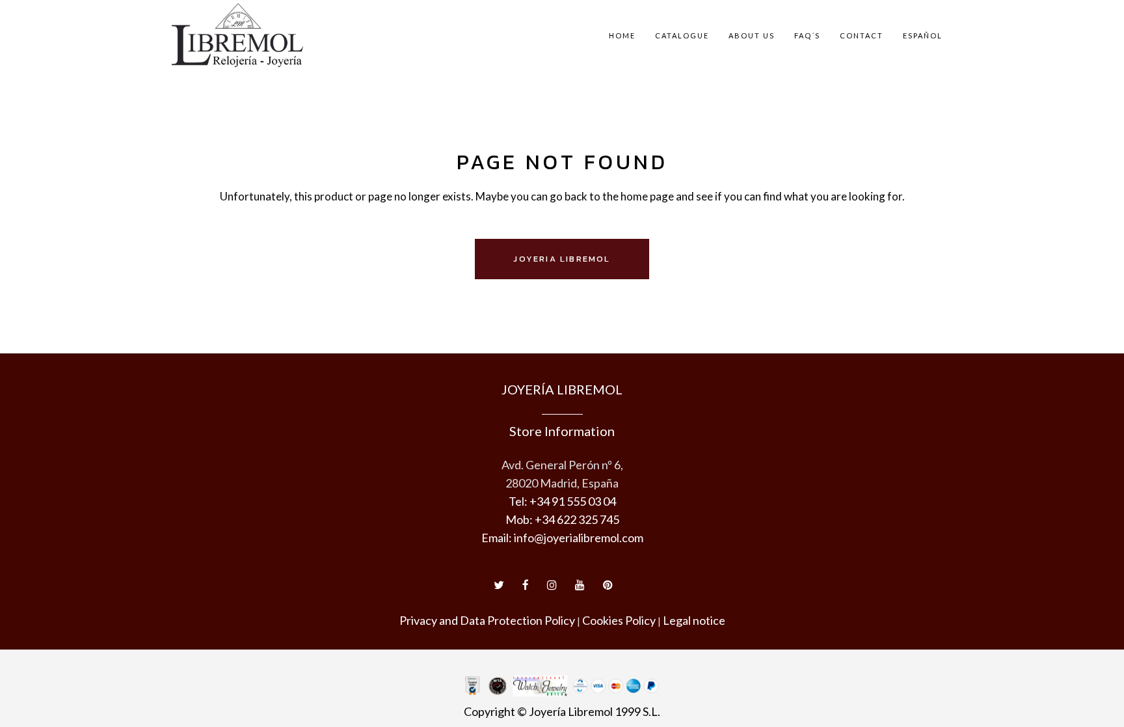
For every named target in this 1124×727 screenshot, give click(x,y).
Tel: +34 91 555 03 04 (562, 501)
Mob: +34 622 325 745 (562, 519)
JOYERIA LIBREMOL (561, 259)
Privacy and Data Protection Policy (487, 620)
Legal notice (694, 620)
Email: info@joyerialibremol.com (562, 537)
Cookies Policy (619, 620)
